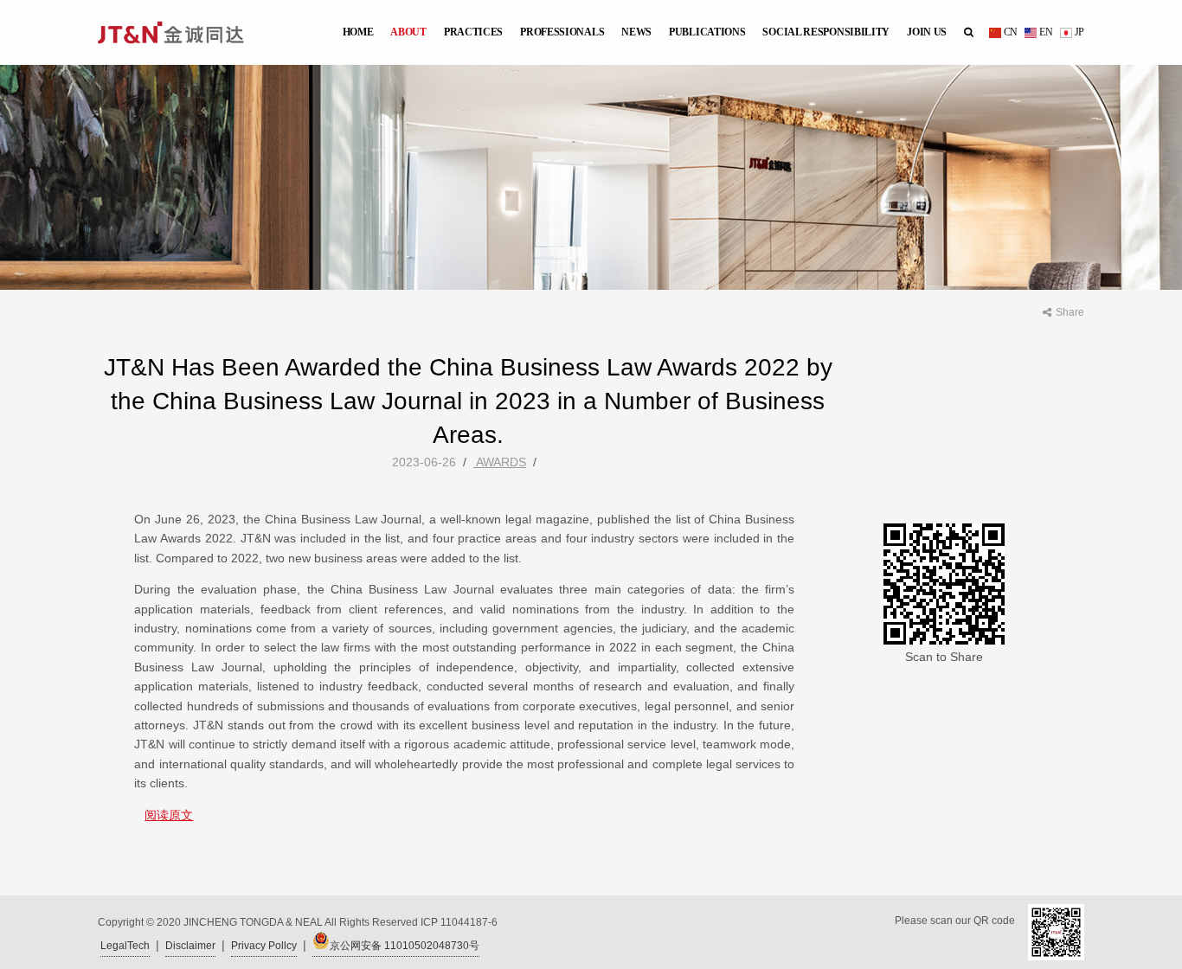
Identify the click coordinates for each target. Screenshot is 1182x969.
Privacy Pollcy (264, 946)
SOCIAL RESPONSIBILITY (826, 32)
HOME (358, 32)
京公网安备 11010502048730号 (404, 946)
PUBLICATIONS (707, 32)
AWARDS (499, 462)
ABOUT (408, 32)
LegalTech (125, 946)
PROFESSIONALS (562, 32)
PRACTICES (473, 32)
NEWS (636, 32)
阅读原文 (169, 815)
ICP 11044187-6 (459, 922)
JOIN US (927, 32)
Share (1070, 312)
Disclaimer (190, 946)
